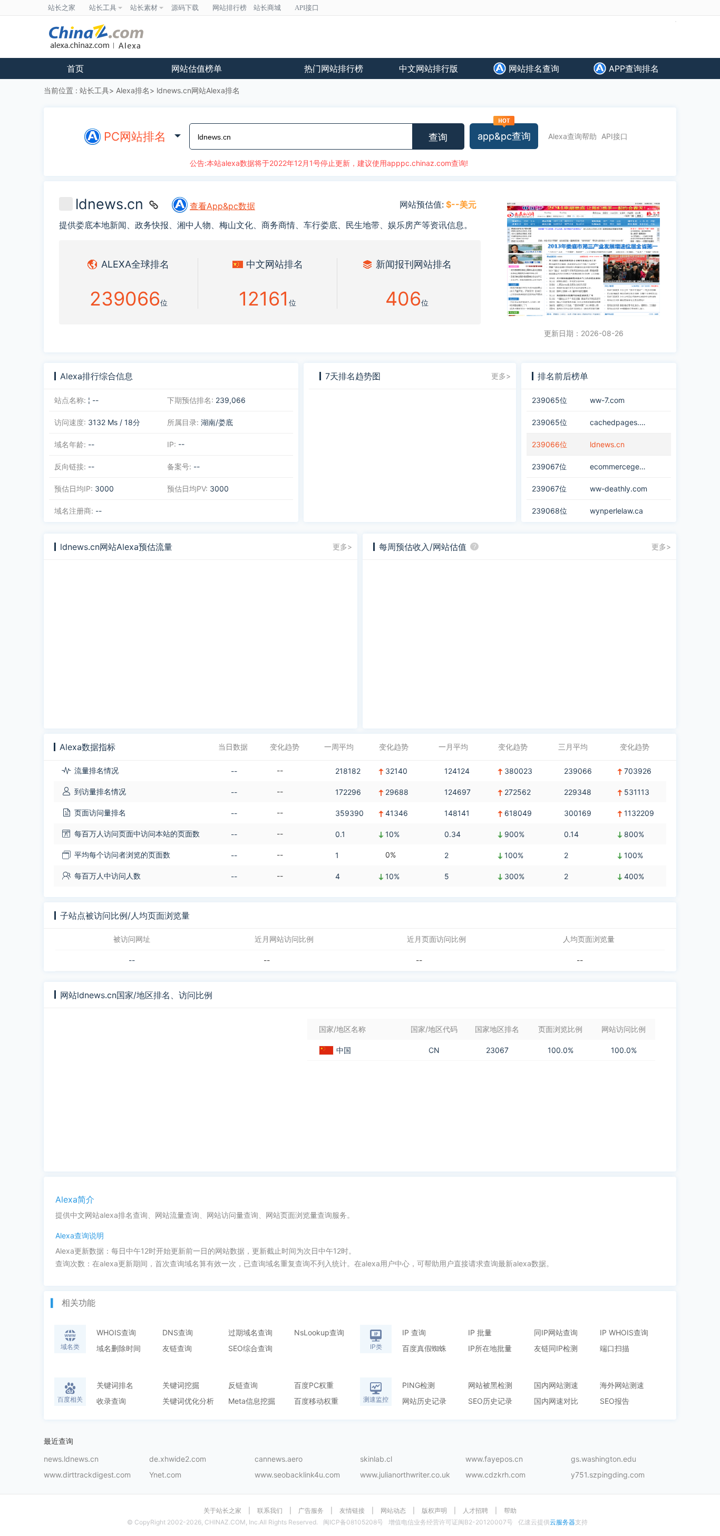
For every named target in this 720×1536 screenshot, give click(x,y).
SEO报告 (614, 1400)
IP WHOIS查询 (624, 1332)
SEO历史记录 (490, 1400)
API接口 (614, 136)
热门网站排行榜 (333, 68)
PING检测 (418, 1385)
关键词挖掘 (180, 1385)
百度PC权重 (314, 1385)
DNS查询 (177, 1332)
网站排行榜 (229, 8)
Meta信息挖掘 (251, 1400)
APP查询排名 (632, 68)
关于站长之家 (222, 1511)
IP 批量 (480, 1332)
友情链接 (352, 1511)
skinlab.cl (376, 1459)
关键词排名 (114, 1385)
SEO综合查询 (250, 1348)
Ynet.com (165, 1475)
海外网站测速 (622, 1385)
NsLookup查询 (319, 1332)
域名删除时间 (118, 1348)
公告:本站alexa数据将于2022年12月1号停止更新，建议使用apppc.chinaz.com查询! (329, 163)
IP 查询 (414, 1332)
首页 (75, 68)
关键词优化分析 (188, 1400)
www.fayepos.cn (494, 1459)
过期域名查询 (250, 1332)
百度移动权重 (316, 1400)
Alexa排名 (133, 90)
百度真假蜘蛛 (424, 1348)
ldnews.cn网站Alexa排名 (198, 90)
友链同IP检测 (556, 1348)
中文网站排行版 (428, 68)
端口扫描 (614, 1348)
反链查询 (243, 1385)
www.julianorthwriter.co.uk (405, 1475)
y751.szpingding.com (608, 1475)
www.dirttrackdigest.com (87, 1475)
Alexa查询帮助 (572, 136)
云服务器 (562, 1522)
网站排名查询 (532, 68)
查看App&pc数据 (222, 206)
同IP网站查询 (556, 1332)
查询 (438, 137)
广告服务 (311, 1511)
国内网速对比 (556, 1400)
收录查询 (111, 1400)
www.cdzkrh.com (495, 1475)
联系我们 (270, 1511)
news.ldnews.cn (71, 1459)
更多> (501, 375)
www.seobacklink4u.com (297, 1475)
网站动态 (393, 1511)
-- (132, 960)
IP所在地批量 (490, 1348)
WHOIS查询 (116, 1332)
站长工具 (94, 90)
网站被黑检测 (490, 1385)
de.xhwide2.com (177, 1459)
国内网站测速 (556, 1385)
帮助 (510, 1511)
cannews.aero (279, 1459)
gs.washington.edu (603, 1459)
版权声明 (434, 1511)
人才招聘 (475, 1511)
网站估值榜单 (196, 68)
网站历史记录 (424, 1400)
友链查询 (177, 1348)
